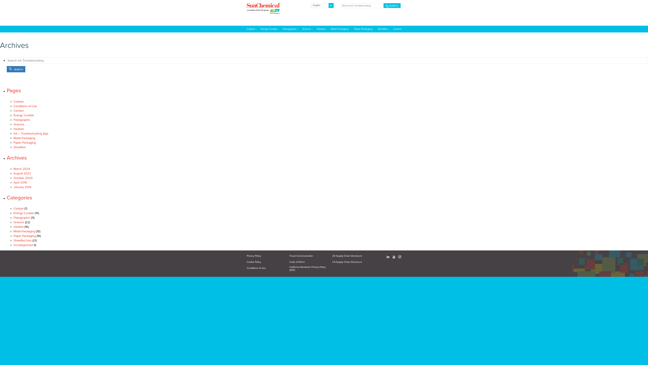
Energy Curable (24, 115)
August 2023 (22, 173)
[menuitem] (322, 5)
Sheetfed (19, 147)
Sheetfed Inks (23, 240)
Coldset (18, 101)
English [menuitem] (316, 5)
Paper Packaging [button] (363, 29)
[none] (322, 5)
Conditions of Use (25, 106)
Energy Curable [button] (269, 29)
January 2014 (22, 187)
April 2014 (20, 182)
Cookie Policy (254, 262)
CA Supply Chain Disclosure (347, 262)
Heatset (19, 129)
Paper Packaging (25, 142)
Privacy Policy (254, 255)
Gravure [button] (306, 29)
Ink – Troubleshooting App (31, 133)
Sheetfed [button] (382, 29)
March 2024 (22, 169)
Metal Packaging (24, 138)
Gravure (19, 124)
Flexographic (22, 120)
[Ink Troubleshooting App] (263, 9)
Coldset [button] (251, 29)
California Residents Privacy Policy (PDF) (307, 268)
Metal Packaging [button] (339, 29)
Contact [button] (397, 29)
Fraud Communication (301, 255)
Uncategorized (23, 245)
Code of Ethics (297, 262)
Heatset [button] (321, 29)
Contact (19, 111)
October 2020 (23, 178)
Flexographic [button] (289, 29)
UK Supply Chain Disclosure (347, 255)
